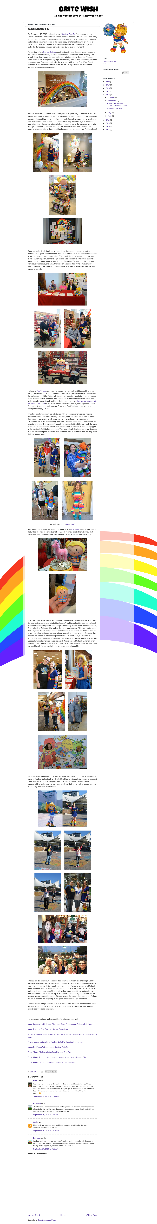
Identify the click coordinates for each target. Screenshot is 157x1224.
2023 (108, 82)
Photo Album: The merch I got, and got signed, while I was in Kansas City (57, 1057)
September (112, 101)
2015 (108, 120)
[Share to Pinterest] (55, 1071)
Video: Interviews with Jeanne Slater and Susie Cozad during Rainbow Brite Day (60, 1024)
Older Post (92, 1215)
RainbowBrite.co (49, 52)
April (109, 116)
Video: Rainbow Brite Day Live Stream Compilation (48, 1029)
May (109, 113)
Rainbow (37, 1104)
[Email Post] (41, 1071)
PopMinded (41, 391)
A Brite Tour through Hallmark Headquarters (117, 104)
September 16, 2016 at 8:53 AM (45, 1149)
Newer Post (34, 1215)
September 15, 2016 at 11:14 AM (46, 1096)
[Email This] (46, 1071)
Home (63, 1215)
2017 (108, 91)
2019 (108, 85)
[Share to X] (51, 1071)
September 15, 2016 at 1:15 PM (45, 1115)
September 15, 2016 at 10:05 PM (46, 1131)
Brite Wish (78, 10)
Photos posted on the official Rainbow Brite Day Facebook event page (55, 1042)
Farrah (36, 1081)
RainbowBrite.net (109, 62)
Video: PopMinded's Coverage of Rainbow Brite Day (48, 1047)
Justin (36, 1122)
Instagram (70, 524)
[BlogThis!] (48, 1071)
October (111, 97)
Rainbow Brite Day (68, 34)
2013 (108, 126)
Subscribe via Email (110, 64)
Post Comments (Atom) (47, 1220)
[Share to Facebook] (53, 1071)
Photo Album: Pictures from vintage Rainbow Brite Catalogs (51, 1062)
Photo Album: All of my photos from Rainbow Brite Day (49, 1052)
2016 (108, 95)
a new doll (75, 529)
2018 (108, 88)
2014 (108, 123)
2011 (107, 130)
